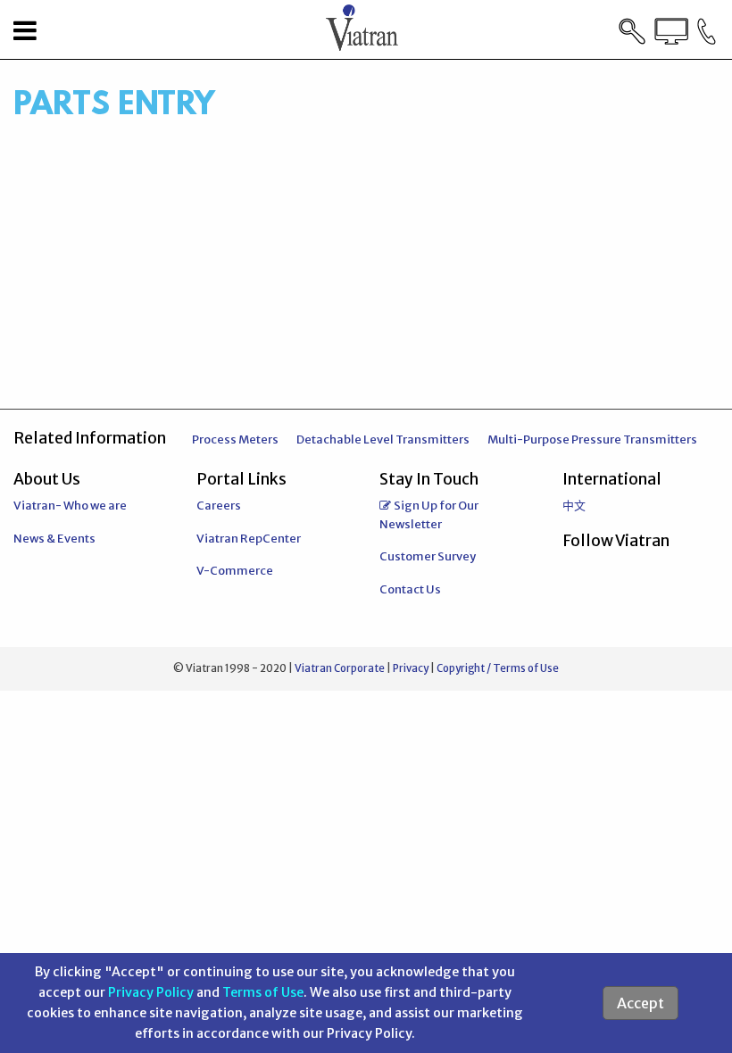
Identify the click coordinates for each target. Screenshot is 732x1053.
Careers (218, 505)
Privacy (410, 668)
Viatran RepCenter (248, 538)
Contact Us (410, 589)
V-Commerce (234, 570)
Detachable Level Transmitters (383, 439)
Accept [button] (640, 1003)
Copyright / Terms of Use (498, 668)
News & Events (54, 538)
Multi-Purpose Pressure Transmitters (592, 439)
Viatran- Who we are (70, 505)
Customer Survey (427, 556)
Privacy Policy (151, 992)
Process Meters (235, 439)
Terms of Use (263, 992)
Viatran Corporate (340, 668)
